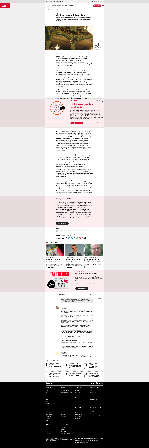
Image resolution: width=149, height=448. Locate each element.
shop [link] (57, 1)
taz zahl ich (92, 394)
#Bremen (65, 230)
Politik (47, 390)
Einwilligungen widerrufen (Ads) (82, 442)
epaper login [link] (100, 1)
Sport (47, 397)
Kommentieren (64, 235)
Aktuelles (77, 390)
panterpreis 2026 (94, 399)
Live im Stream (78, 414)
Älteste (92, 294)
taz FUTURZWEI (93, 413)
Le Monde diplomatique (95, 415)
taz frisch (62, 412)
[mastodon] (97, 383)
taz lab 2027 (78, 418)
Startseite (47, 9)
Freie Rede (48, 418)
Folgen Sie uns (92, 383)
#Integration (78, 230)
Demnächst (77, 411)
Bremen (55, 9)
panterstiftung (93, 397)
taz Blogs (92, 411)
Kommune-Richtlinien (93, 438)
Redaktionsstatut (84, 438)
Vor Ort (77, 412)
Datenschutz (83, 440)
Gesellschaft (48, 394)
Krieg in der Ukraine (65, 390)
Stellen (76, 396)
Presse (76, 397)
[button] (103, 6)
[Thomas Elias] (57, 307)
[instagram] (102, 383)
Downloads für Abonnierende (67, 433)
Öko (46, 392)
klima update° (49, 414)
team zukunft (63, 411)
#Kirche (61, 230)
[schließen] (102, 100)
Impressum (88, 440)
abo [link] (89, 1)
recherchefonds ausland (95, 396)
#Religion (57, 230)
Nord (52, 9)
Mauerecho (48, 416)
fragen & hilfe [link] (60, 1)
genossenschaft (93, 392)
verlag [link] (47, 1)
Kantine (47, 430)
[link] (50, 5)
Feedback (63, 427)
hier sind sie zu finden (69, 301)
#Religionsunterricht (59, 231)
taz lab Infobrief (64, 416)
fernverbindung (49, 412)
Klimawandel (63, 396)
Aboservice (63, 429)
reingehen (48, 420)
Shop (47, 431)
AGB (92, 440)
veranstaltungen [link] (52, 1)
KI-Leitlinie (100, 438)
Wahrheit (48, 403)
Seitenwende (96, 440)
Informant (77, 440)
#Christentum (84, 230)
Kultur (47, 396)
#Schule (73, 230)
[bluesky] (100, 383)
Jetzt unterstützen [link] (62, 223)
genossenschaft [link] (94, 1)
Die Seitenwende (79, 394)
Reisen (47, 428)
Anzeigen (48, 433)
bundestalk (48, 411)
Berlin (47, 399)
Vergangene (78, 416)
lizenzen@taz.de (54, 440)
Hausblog (77, 392)
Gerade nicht (98, 100)
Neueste (88, 294)
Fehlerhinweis (70, 235)
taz (49, 383)
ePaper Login (63, 431)
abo (91, 390)
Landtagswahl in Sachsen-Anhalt (66, 393)
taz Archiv (92, 416)
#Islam (69, 230)
